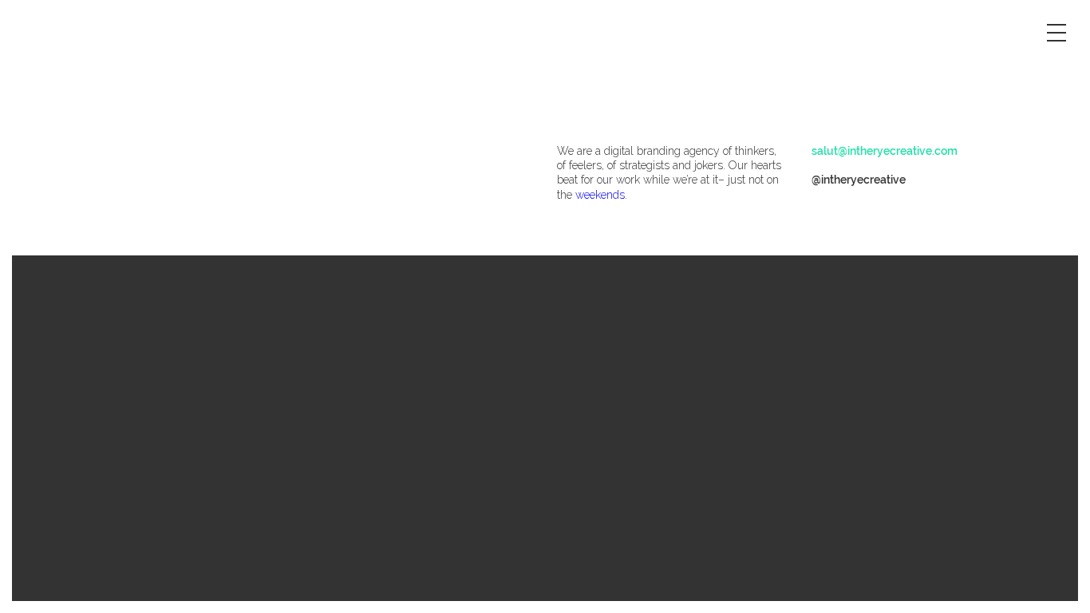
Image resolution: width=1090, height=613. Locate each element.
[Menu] (1058, 32)
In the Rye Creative (109, 166)
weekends (600, 194)
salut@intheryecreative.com (885, 150)
